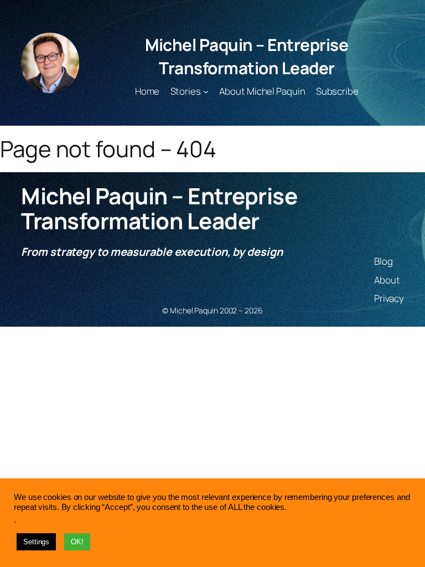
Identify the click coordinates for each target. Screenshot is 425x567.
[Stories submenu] (206, 91)
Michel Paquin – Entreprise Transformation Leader (246, 56)
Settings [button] (36, 542)
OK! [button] (77, 542)
